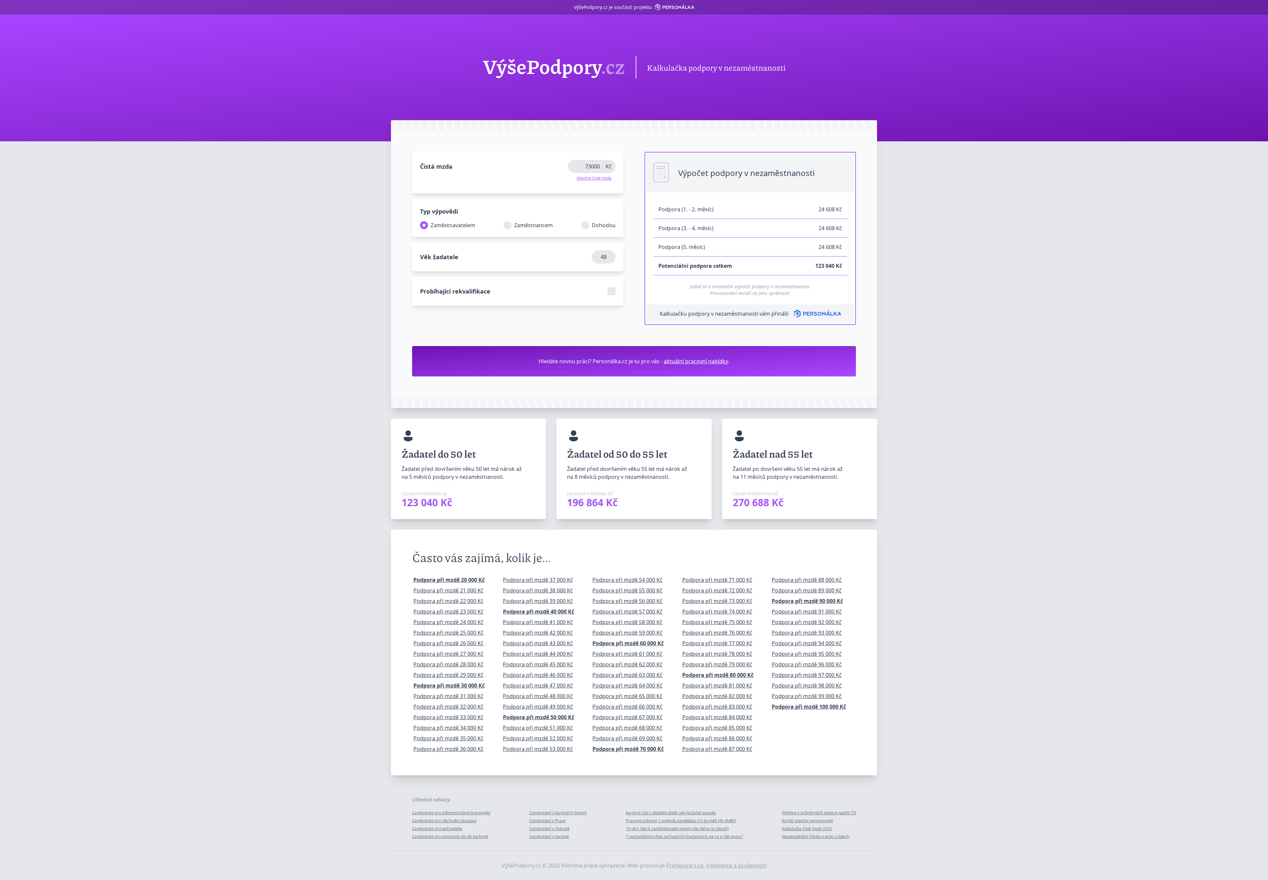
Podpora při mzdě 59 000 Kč (627, 632)
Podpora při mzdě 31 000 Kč (448, 696)
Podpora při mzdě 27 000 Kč (448, 653)
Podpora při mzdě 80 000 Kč (718, 675)
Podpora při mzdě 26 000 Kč (448, 643)
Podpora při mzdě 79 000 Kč (717, 664)
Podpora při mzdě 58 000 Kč (627, 622)
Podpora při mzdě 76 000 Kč (717, 632)
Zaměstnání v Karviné (549, 836)
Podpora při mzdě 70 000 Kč (628, 749)
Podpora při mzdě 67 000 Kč (627, 717)
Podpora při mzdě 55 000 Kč (627, 590)
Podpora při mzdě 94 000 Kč (807, 643)
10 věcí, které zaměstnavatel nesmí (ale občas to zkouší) (677, 828)
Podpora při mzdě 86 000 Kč (717, 738)
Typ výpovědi (439, 211)
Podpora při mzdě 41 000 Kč (538, 622)
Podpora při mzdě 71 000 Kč (717, 579)
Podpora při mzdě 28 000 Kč (448, 664)
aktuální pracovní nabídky (696, 361)
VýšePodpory (554, 67)
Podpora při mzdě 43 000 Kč (538, 643)
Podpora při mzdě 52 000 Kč (538, 738)
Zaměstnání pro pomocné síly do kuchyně (450, 836)
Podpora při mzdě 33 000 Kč (448, 717)
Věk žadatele (439, 257)
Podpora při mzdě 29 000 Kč (448, 675)
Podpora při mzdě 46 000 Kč (538, 675)
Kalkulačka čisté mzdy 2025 (807, 828)
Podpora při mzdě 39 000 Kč (538, 601)
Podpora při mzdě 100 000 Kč (809, 706)
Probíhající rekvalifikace (455, 291)
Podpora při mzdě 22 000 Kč (448, 601)
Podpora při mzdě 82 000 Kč (717, 696)
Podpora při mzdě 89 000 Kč (807, 590)
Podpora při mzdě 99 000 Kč (807, 696)
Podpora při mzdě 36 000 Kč (448, 749)
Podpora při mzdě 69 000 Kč (627, 738)
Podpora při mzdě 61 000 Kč (627, 653)
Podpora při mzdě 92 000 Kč (807, 622)
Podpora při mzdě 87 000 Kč (717, 749)
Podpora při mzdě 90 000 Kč (807, 601)
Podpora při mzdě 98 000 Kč (807, 685)
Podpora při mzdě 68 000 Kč (627, 727)
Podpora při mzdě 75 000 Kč (717, 622)
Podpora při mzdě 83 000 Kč (717, 706)
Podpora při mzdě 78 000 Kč (717, 653)
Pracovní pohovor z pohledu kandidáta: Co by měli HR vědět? (681, 821)
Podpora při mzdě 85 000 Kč (717, 727)
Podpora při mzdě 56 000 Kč (627, 601)
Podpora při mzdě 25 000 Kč (448, 632)
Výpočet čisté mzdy (594, 178)
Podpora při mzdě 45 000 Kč (538, 664)
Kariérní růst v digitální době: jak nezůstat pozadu (671, 813)
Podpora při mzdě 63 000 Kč (627, 675)
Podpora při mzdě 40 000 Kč (538, 611)
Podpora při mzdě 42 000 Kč (538, 632)
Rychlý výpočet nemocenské (807, 821)
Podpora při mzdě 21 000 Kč (448, 590)
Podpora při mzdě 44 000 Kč (538, 653)
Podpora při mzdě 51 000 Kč (538, 727)
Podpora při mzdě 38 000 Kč (538, 590)
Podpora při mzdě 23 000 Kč (448, 611)
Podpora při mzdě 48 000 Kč (538, 696)
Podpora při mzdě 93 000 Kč (807, 632)
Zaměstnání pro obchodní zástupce (444, 821)
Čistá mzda (436, 166)
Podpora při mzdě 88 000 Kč (807, 579)
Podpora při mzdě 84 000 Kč (717, 717)
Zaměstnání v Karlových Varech (558, 813)
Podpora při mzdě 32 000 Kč (448, 706)
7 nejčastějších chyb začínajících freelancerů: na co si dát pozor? (684, 836)
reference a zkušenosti (736, 865)
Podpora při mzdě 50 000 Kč (538, 717)
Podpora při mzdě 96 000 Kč (807, 664)
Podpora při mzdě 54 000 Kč (627, 579)
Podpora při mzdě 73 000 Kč (717, 601)
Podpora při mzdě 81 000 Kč (717, 685)
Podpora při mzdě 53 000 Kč (538, 749)
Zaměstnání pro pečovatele (437, 828)
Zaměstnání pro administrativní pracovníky (451, 813)
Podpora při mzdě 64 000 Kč (627, 685)
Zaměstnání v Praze (547, 821)
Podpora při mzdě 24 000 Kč (448, 622)
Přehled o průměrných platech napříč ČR (819, 813)
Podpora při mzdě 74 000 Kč (717, 611)
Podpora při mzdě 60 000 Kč (628, 643)
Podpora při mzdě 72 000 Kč (717, 590)
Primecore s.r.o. (685, 865)
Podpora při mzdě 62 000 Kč (627, 664)
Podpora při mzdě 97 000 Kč (807, 675)
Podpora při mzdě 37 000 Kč (538, 579)
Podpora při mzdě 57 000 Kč (627, 611)
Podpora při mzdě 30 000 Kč (449, 685)
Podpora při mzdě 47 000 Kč (538, 685)
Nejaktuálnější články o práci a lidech (815, 836)
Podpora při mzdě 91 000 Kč (807, 611)
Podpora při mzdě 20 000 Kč (449, 579)
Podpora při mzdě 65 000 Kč (627, 696)
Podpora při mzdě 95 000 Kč (807, 653)
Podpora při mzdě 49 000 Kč (538, 706)
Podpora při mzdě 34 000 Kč (448, 727)
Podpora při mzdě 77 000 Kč (717, 643)
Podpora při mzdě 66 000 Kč (627, 706)
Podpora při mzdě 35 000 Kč (448, 738)
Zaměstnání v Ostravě (549, 828)
